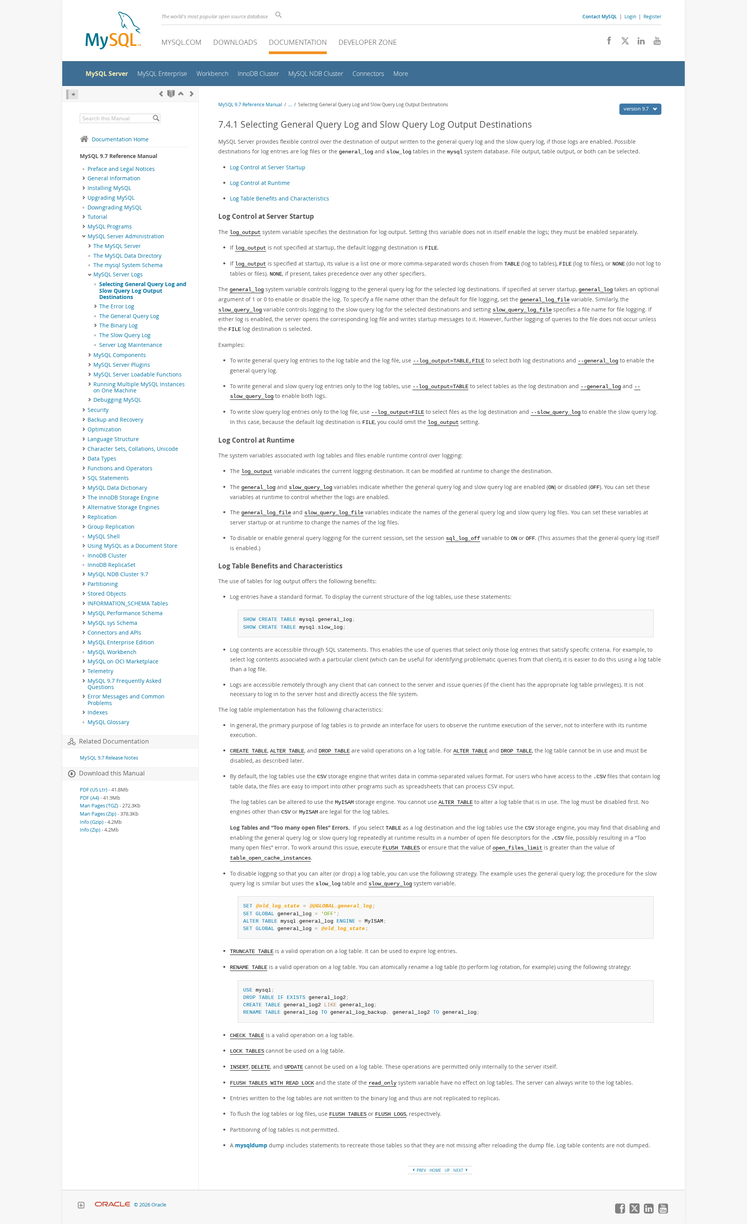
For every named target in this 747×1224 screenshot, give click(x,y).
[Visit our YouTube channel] (654, 43)
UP (447, 1170)
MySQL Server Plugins (121, 364)
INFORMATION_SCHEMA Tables (128, 603)
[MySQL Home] (113, 31)
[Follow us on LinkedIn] (638, 43)
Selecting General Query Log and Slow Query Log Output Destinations (142, 291)
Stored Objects (107, 593)
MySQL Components (119, 355)
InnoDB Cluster (107, 555)
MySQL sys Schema (112, 622)
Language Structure (113, 439)
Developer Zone (367, 42)
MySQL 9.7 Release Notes (109, 757)
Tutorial (97, 216)
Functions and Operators (120, 468)
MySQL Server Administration (126, 236)
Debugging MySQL (117, 399)
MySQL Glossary (108, 722)
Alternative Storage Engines (124, 507)
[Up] (181, 94)
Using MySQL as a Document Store (132, 545)
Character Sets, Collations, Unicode (133, 448)
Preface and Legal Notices (121, 168)
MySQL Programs (110, 226)
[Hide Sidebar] (72, 94)
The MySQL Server (117, 246)
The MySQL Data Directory (127, 255)
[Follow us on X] (622, 43)
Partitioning (103, 583)
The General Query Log (129, 316)
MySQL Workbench (112, 652)
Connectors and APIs (114, 632)
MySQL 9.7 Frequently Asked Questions (124, 684)
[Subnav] (84, 178)
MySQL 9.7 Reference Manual (250, 104)
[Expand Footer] (81, 1206)
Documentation (298, 42)
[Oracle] (112, 1204)
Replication (102, 517)
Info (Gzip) (91, 822)
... (290, 104)
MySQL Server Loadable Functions (137, 374)
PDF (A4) (89, 798)
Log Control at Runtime (260, 182)
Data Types (102, 458)
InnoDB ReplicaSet (111, 564)
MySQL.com (181, 42)
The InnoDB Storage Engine (123, 497)
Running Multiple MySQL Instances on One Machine (139, 387)
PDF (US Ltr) (93, 789)
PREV (421, 1170)
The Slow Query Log (125, 335)
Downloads (235, 42)
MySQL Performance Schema (125, 613)
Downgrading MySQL (115, 207)
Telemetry (100, 671)
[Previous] (161, 94)
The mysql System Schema (128, 265)
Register (652, 16)
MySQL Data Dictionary (117, 487)
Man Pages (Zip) (98, 814)
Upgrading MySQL (111, 197)
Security (98, 409)
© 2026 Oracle (150, 1204)
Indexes (98, 712)
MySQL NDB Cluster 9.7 (118, 574)
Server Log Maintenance (130, 344)
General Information (114, 178)
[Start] (171, 94)
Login (630, 16)
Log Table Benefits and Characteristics (279, 198)
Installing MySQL (109, 188)
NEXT (459, 1170)
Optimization (104, 429)
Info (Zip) (90, 830)
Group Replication (111, 526)
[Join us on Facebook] (606, 43)
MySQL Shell (104, 536)
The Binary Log (118, 325)
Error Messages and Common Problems (126, 699)
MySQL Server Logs (118, 274)
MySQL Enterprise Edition (121, 642)
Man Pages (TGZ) (99, 805)
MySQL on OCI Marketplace (123, 661)
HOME (435, 1170)
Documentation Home (120, 139)
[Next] (191, 94)
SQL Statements (108, 478)
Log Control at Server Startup (267, 167)
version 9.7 (637, 108)
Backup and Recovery (115, 419)
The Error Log (116, 306)
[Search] (156, 118)
